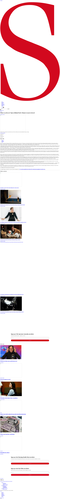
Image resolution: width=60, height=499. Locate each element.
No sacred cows (2, 359)
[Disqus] (30, 322)
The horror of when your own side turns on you (8, 361)
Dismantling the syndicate (4, 452)
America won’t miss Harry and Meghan (7, 434)
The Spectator (1, 478)
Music (1, 111)
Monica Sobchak (2, 399)
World (1, 396)
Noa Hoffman (2, 415)
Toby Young (1, 362)
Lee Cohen (1, 435)
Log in (3, 110)
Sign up (30, 340)
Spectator (1, 0)
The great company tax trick (5, 379)
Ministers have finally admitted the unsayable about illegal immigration (13, 414)
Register (1, 110)
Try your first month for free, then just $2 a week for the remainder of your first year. (32, 169)
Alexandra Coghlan (2, 114)
